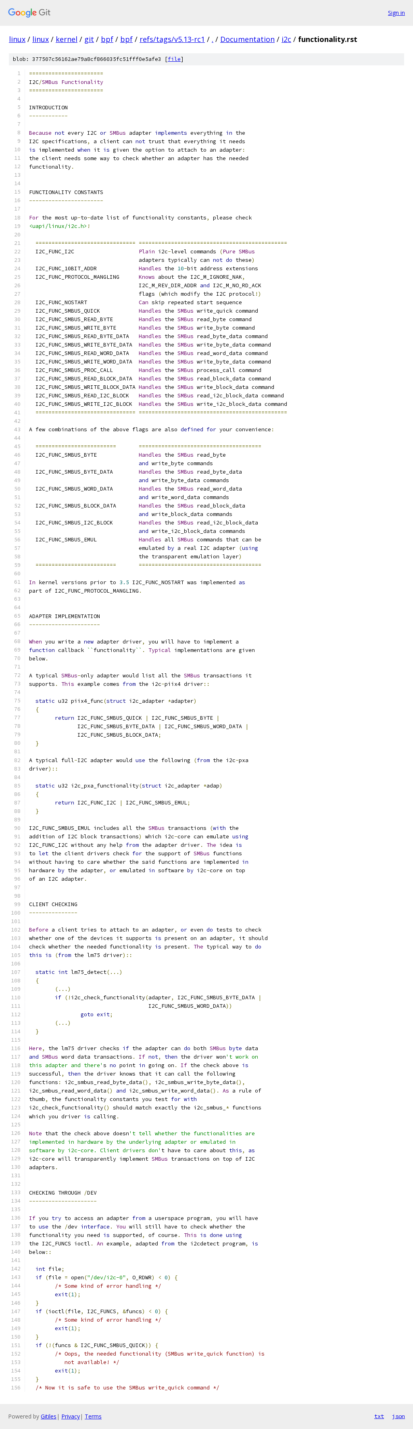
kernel (66, 39)
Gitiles (48, 1416)
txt (379, 1416)
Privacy (70, 1416)
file (174, 59)
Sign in (396, 13)
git (89, 39)
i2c (286, 39)
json (398, 1416)
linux (17, 39)
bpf (107, 39)
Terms (93, 1416)
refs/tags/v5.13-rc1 (172, 39)
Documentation (247, 39)
